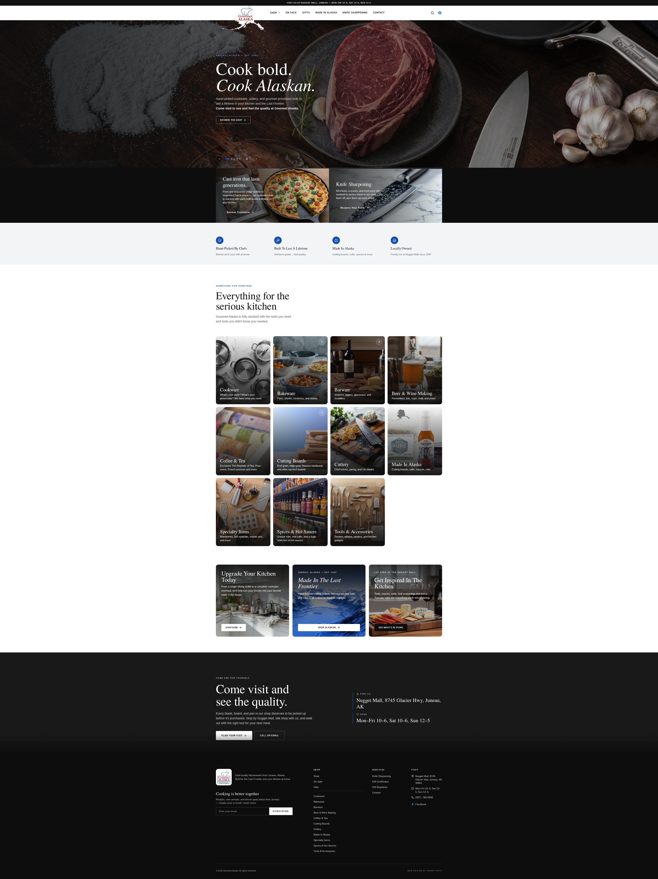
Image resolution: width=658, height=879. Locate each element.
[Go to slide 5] (240, 159)
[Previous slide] (82, 87)
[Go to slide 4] (237, 159)
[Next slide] (576, 87)
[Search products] (432, 13)
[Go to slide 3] (234, 159)
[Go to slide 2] (231, 159)
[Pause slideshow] (246, 158)
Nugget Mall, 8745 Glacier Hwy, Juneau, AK (398, 703)
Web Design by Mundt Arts (424, 871)
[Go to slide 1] (228, 159)
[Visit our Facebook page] (440, 13)
